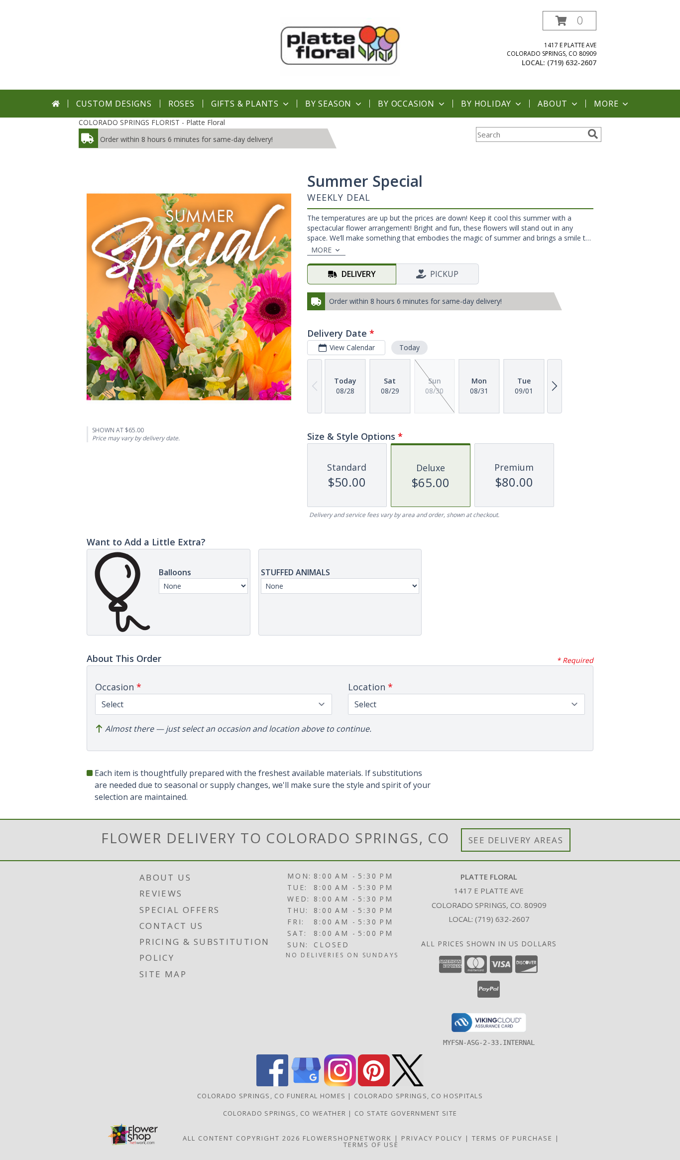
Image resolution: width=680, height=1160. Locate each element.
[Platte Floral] (340, 45)
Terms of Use (371, 1144)
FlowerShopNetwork (347, 1138)
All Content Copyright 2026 (241, 1138)
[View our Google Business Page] (306, 1083)
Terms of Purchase (512, 1138)
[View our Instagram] (340, 1083)
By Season (328, 103)
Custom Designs (114, 103)
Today (409, 347)
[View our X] (408, 1083)
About (552, 103)
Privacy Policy (431, 1138)
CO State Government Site (405, 1113)
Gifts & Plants (245, 103)
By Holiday (486, 103)
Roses (181, 103)
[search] (593, 134)
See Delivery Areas (516, 840)
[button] (569, 20)
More (606, 103)
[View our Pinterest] (374, 1083)
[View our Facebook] (272, 1083)
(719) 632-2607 (571, 62)
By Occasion (406, 103)
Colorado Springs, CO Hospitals (418, 1095)
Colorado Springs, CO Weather (284, 1113)
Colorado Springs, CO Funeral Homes (271, 1095)
